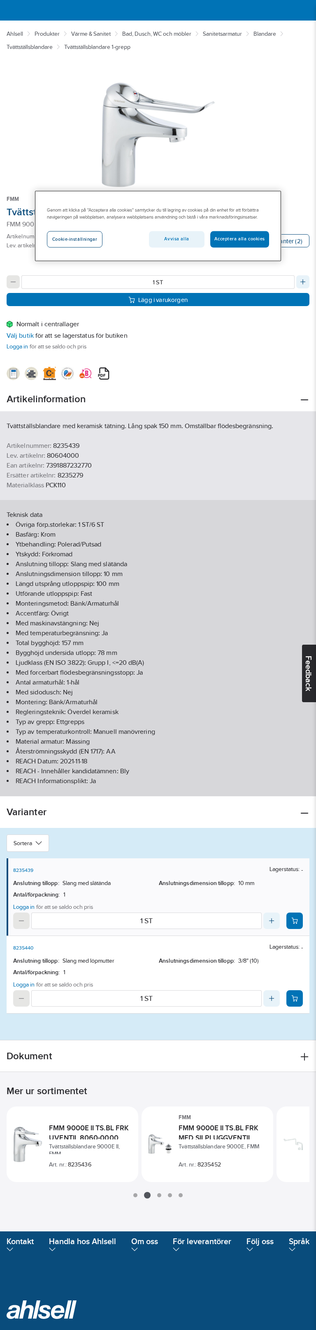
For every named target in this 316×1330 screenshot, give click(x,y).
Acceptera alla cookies (239, 238)
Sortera (23, 843)
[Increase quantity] (302, 281)
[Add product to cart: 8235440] (294, 998)
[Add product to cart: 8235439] (294, 921)
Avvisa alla (176, 238)
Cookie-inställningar (74, 239)
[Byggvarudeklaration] (31, 373)
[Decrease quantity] (13, 281)
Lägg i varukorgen (163, 299)
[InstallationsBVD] (13, 373)
